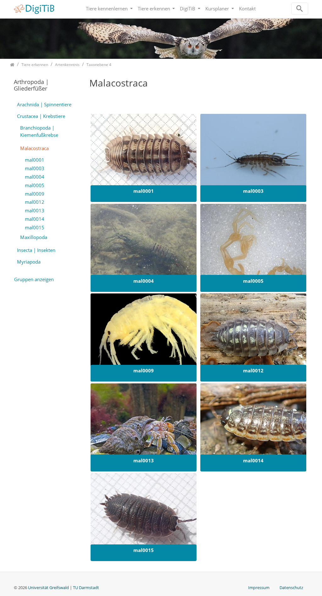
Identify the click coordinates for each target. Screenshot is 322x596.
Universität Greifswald (49, 587)
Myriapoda (29, 262)
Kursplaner (217, 8)
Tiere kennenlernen (107, 8)
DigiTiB (188, 8)
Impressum (258, 587)
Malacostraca (34, 148)
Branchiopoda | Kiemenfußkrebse (39, 131)
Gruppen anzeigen (34, 279)
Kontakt (247, 8)
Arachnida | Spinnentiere (44, 104)
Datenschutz (291, 587)
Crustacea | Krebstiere (41, 116)
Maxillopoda (33, 237)
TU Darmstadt (86, 587)
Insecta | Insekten (36, 250)
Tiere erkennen (154, 8)
